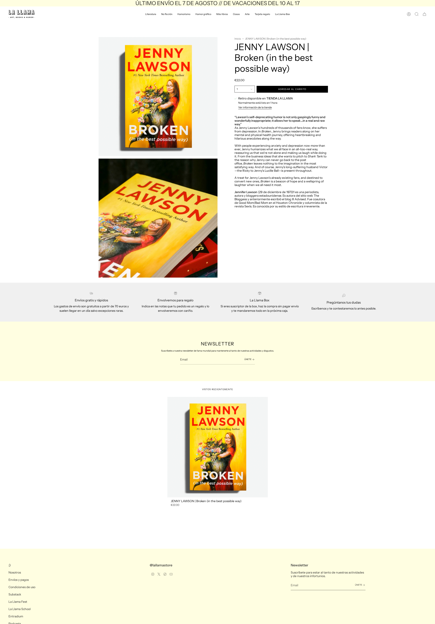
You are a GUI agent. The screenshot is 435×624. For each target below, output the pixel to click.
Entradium (15, 616)
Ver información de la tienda (255, 107)
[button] (151, 14)
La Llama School (19, 609)
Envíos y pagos (18, 580)
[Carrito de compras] (424, 14)
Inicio (237, 38)
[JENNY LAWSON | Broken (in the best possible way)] (217, 447)
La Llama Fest (17, 601)
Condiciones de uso (21, 587)
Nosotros (14, 572)
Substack (14, 594)
